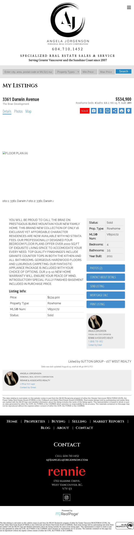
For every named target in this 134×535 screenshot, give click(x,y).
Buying (58, 421)
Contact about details (103, 277)
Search (123, 71)
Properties (34, 421)
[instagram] (67, 498)
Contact (84, 427)
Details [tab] (7, 111)
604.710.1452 (68, 49)
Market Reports (108, 421)
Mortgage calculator (107, 295)
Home (12, 421)
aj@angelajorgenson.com (67, 460)
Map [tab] (28, 111)
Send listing (97, 286)
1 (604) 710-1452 (95, 341)
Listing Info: (17, 291)
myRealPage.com (67, 514)
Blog (45, 427)
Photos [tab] (18, 111)
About (63, 427)
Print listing (97, 304)
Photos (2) (96, 268)
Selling (79, 421)
